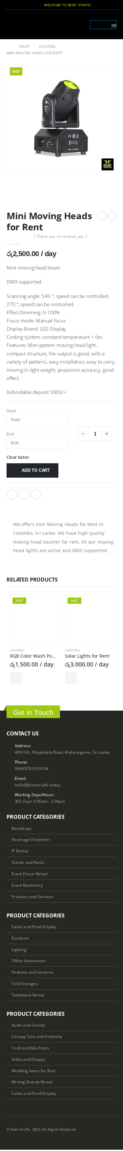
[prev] (102, 216)
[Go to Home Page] (8, 46)
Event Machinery (27, 885)
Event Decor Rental (29, 873)
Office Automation (28, 960)
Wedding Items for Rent (33, 1070)
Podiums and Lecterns (32, 972)
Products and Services (32, 896)
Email (24, 494)
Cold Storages (24, 983)
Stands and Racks (27, 862)
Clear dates (18, 457)
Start (11, 411)
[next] (111, 216)
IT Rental (19, 850)
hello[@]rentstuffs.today (37, 784)
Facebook (12, 494)
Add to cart (36, 470)
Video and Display (28, 1059)
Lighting (17, 650)
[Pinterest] (104, 5)
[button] (11, 24)
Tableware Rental (27, 994)
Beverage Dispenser (30, 839)
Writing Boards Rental (31, 1081)
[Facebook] (95, 5)
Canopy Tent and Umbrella (36, 1036)
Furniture (20, 938)
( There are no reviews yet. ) (60, 236)
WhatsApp (36, 494)
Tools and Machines (30, 1047)
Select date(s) (16, 678)
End (10, 434)
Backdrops (21, 828)
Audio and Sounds (28, 1025)
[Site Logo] (35, 24)
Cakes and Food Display (33, 926)
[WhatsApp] (112, 5)
